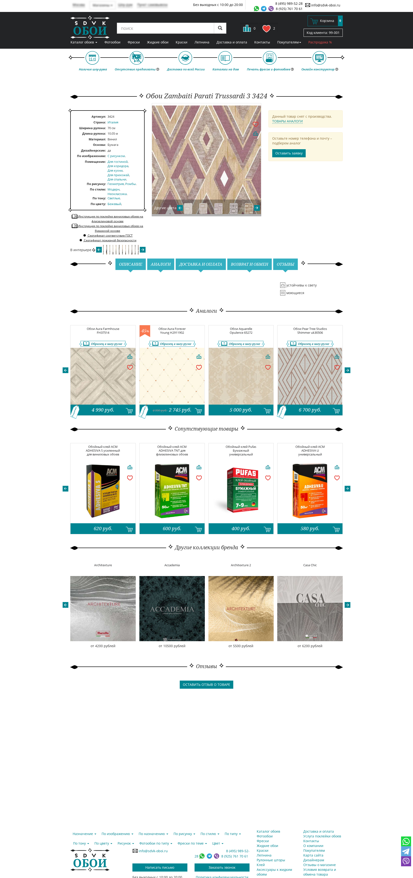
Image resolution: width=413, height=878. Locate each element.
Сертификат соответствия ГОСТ (110, 235)
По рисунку (96, 184)
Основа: (99, 145)
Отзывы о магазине (319, 864)
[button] (65, 370)
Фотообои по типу (154, 843)
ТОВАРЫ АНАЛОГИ (287, 121)
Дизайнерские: (93, 150)
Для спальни (117, 179)
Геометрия (116, 184)
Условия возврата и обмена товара (319, 872)
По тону (98, 198)
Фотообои (112, 42)
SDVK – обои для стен (90, 27)
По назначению (152, 833)
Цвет (216, 843)
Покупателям (288, 42)
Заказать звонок (222, 867)
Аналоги (161, 264)
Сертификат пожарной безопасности (109, 240)
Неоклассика (117, 194)
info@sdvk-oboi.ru (325, 5)
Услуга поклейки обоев (322, 836)
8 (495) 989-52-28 (289, 3)
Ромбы (130, 184)
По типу (232, 833)
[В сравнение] (255, 133)
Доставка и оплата (232, 42)
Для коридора (118, 166)
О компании (313, 845)
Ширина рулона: (92, 128)
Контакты (262, 42)
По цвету (98, 204)
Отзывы (285, 264)
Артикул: (99, 116)
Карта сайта (313, 855)
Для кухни (115, 170)
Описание (130, 264)
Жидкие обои (157, 42)
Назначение (83, 833)
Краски (181, 42)
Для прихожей (118, 175)
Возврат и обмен (249, 264)
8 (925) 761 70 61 (289, 8)
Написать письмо (159, 867)
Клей (261, 864)
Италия (113, 122)
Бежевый (114, 204)
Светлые (114, 198)
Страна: (99, 122)
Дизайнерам (313, 860)
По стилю (97, 189)
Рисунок (125, 843)
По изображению (91, 156)
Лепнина (202, 42)
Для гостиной (118, 161)
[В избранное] (255, 124)
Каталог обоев (83, 42)
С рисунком (116, 156)
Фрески (134, 42)
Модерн (114, 189)
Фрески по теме (191, 843)
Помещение (95, 161)
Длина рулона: (94, 133)
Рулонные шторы (271, 860)
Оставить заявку (289, 153)
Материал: (97, 139)
